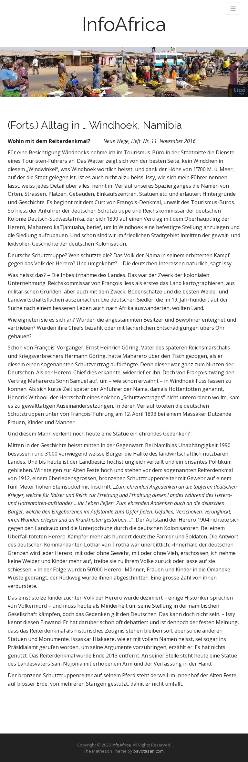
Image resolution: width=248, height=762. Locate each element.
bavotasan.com (148, 751)
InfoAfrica (124, 24)
